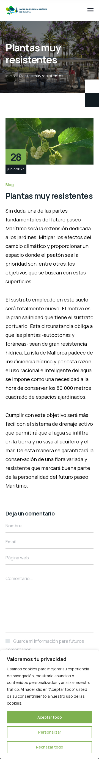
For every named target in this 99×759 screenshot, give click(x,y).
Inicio (10, 75)
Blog (10, 184)
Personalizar (49, 732)
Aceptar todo (49, 717)
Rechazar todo (49, 747)
